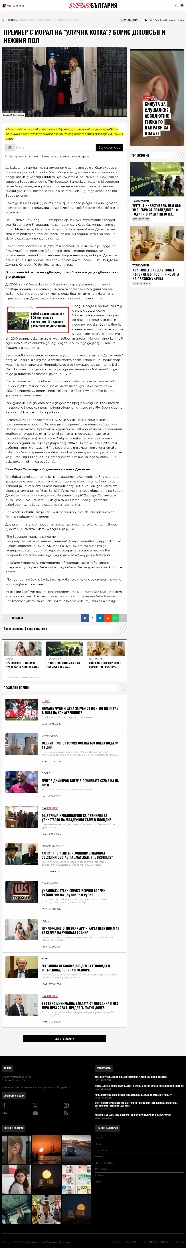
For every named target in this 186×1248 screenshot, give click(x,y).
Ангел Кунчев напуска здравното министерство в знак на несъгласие (131, 1077)
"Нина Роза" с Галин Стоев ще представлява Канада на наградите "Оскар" (133, 1095)
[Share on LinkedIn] (100, 618)
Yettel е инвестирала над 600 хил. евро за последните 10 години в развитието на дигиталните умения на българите (156, 214)
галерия (99, 1138)
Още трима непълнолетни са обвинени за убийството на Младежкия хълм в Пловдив (76, 817)
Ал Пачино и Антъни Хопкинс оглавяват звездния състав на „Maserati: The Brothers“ (77, 855)
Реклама (131, 1242)
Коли (98, 1182)
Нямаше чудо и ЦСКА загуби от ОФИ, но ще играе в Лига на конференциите (80, 710)
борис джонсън (14, 629)
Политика (101, 1150)
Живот (99, 1144)
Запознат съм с (49, 156)
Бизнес (99, 1156)
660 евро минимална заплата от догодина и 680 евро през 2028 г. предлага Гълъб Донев (80, 1005)
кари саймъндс (37, 629)
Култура (99, 1175)
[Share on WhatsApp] (115, 618)
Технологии (102, 1169)
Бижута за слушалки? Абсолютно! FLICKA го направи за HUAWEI (157, 118)
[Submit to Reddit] (108, 618)
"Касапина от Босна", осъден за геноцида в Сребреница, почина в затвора (76, 968)
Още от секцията (64, 1038)
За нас (8, 1068)
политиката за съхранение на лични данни (60, 156)
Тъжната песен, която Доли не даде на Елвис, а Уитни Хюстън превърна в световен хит (139, 1086)
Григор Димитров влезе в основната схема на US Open (80, 782)
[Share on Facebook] (85, 618)
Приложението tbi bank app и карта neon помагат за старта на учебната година (80, 930)
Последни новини (17, 688)
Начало (115, 1242)
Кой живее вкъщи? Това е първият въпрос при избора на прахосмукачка (155, 274)
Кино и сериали (104, 1163)
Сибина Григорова (13, 1080)
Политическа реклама (156, 1242)
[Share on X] (92, 618)
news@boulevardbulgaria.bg (54, 1087)
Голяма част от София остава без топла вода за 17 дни (80, 745)
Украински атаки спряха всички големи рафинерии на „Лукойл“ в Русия (73, 892)
